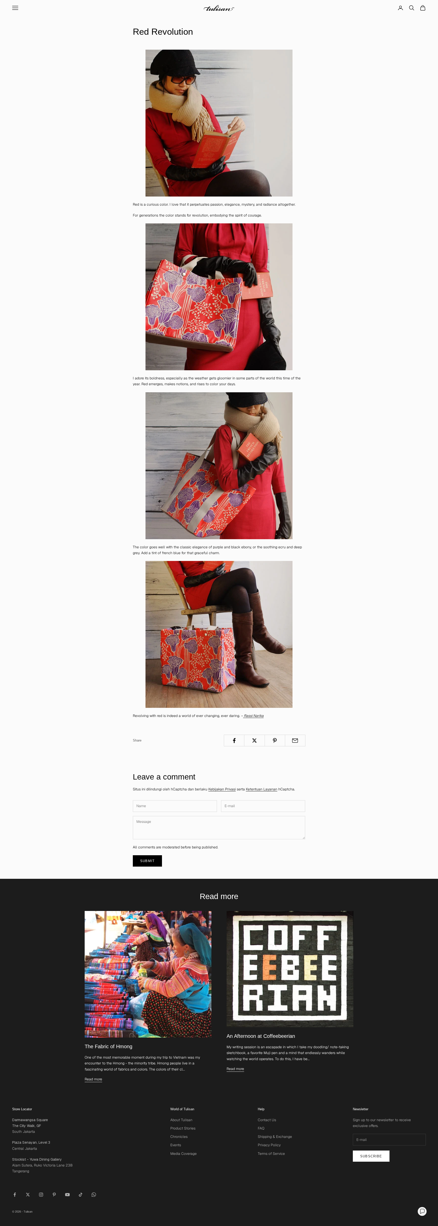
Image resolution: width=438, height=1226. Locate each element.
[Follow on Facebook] (14, 1194)
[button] (422, 1211)
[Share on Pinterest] (275, 740)
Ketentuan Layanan (261, 789)
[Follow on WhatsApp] (93, 1194)
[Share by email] (295, 740)
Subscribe (371, 1156)
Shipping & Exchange (275, 1136)
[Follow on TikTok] (80, 1194)
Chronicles (179, 1136)
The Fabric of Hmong (108, 1046)
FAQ (261, 1128)
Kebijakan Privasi (222, 789)
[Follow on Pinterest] (54, 1194)
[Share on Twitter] (254, 740)
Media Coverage (183, 1153)
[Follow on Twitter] (27, 1194)
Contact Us (267, 1120)
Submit (147, 861)
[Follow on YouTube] (67, 1194)
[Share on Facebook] (234, 740)
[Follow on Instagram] (41, 1194)
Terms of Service (271, 1153)
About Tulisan (181, 1120)
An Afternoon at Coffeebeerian (261, 1036)
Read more (93, 1079)
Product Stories (182, 1128)
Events (175, 1145)
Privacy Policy (269, 1145)
